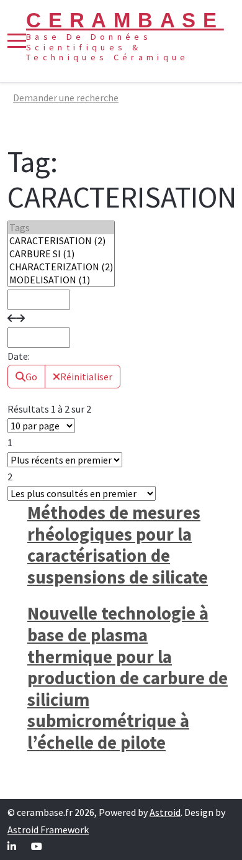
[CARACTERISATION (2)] (61, 240)
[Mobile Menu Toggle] (16, 41)
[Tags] (61, 227)
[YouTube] (36, 846)
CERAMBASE (125, 20)
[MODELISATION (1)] (61, 279)
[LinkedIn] (11, 846)
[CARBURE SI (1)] (61, 253)
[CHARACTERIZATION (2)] (61, 266)
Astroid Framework (48, 829)
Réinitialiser (86, 376)
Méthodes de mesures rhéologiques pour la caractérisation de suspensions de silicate (117, 544)
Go (31, 376)
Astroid (165, 812)
